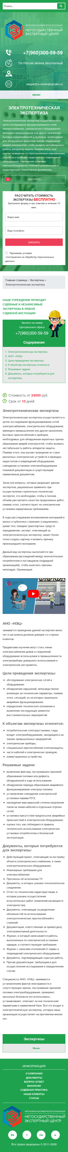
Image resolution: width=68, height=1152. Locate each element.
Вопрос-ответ (34, 1081)
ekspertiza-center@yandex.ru (45, 84)
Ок (41, 1135)
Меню (36, 94)
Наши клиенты (34, 1094)
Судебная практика (34, 1089)
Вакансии (34, 1085)
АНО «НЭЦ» (15, 356)
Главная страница (16, 280)
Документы (34, 1077)
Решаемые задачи (19, 369)
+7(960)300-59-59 (43, 52)
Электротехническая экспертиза (27, 351)
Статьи (34, 1098)
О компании (34, 1073)
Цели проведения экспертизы (26, 360)
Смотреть (34, 179)
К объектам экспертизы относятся (28, 364)
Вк (12, 1135)
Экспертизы (37, 280)
